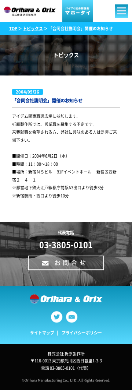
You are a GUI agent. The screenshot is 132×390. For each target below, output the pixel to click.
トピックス (33, 28)
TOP (13, 28)
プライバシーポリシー (82, 332)
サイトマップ (42, 332)
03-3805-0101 (66, 244)
